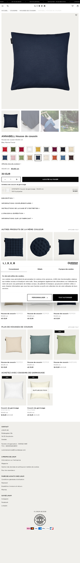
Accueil (4, 10)
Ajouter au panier (50, 179)
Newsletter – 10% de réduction (54, 1)
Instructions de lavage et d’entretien (19, 208)
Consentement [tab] (14, 269)
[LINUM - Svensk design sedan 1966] (40, 6)
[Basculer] (14, 198)
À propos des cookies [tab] (66, 269)
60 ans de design (13, 1)
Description (7, 198)
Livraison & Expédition (12, 213)
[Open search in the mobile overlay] (7, 6)
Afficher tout (73, 229)
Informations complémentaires (16, 203)
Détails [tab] (40, 269)
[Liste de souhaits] (72, 6)
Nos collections (31, 1)
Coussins (13, 10)
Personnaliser (38, 297)
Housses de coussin (28, 10)
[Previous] (5, 61)
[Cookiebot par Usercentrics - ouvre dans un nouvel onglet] (69, 263)
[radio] (4, 149)
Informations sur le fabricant (16, 218)
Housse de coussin (12, 313)
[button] (2, 6)
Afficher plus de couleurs (11, 164)
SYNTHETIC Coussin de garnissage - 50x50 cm (28, 189)
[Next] (74, 61)
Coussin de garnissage (10, 409)
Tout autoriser (65, 297)
